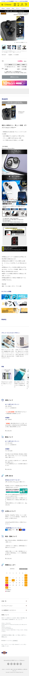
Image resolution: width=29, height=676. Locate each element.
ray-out (4, 54)
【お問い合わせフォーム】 (17, 494)
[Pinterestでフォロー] (18, 664)
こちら (16, 481)
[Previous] (2, 26)
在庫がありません (14, 77)
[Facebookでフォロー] (8, 664)
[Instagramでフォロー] (14, 664)
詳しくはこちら (8, 430)
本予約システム (19, 485)
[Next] (27, 26)
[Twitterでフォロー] (11, 664)
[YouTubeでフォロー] (21, 664)
